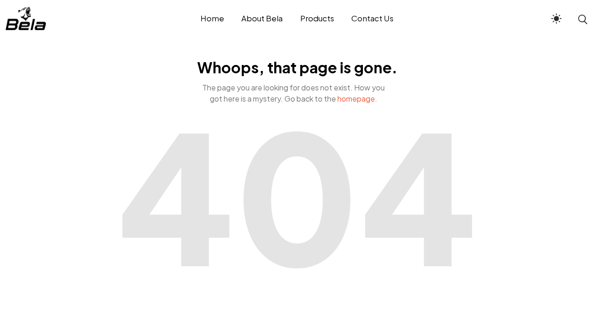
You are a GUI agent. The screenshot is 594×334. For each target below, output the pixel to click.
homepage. (357, 98)
